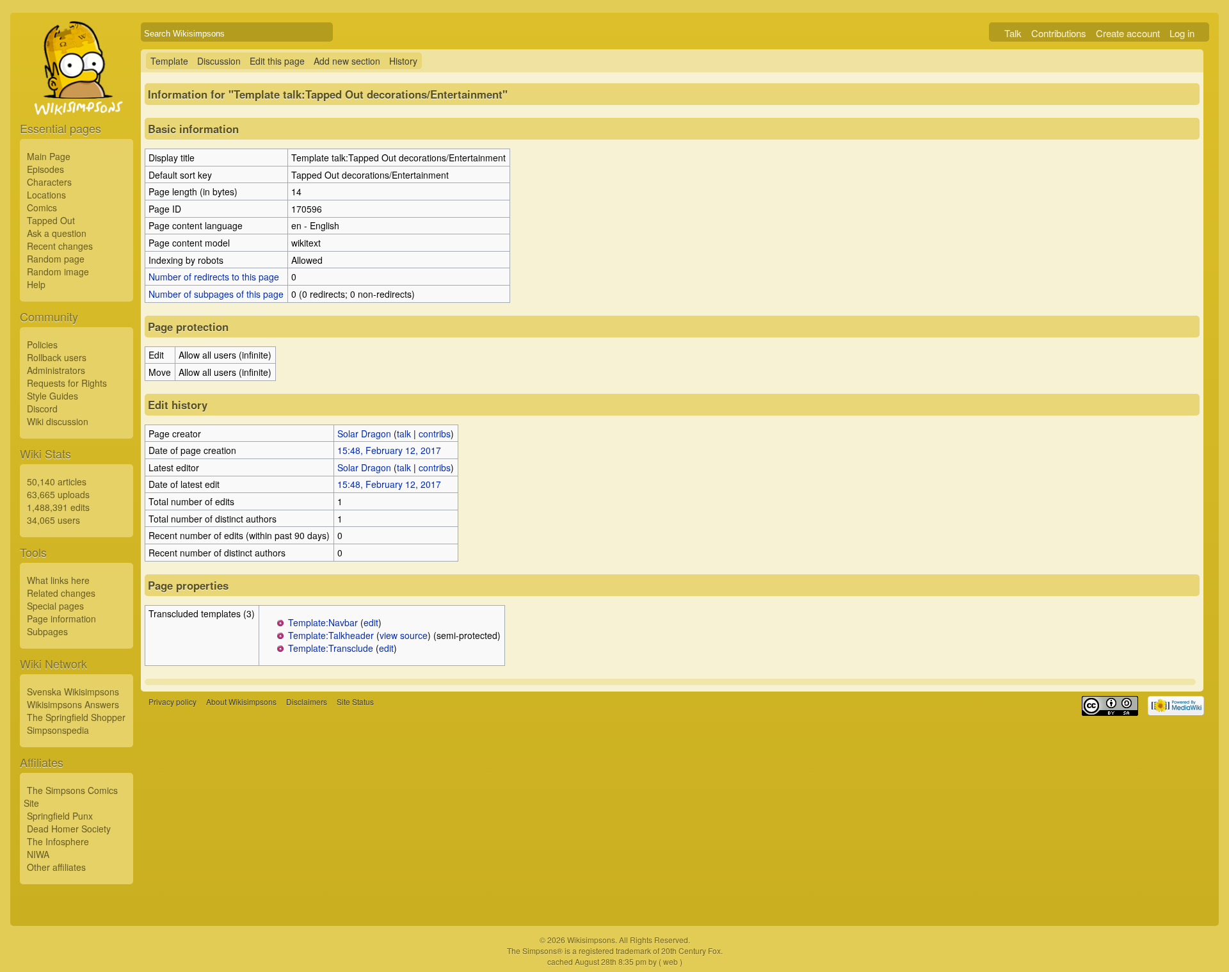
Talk (1013, 33)
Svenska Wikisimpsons (73, 691)
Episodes (45, 169)
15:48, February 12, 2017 (389, 450)
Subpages (47, 631)
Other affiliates (56, 867)
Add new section (347, 60)
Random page (55, 258)
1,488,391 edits (58, 507)
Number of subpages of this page (216, 294)
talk (404, 433)
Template (169, 60)
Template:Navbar (323, 622)
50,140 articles (56, 481)
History (403, 60)
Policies (42, 344)
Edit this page (277, 60)
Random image (58, 271)
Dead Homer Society (69, 828)
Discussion (219, 60)
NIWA (38, 854)
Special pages (55, 605)
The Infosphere (58, 841)
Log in (1181, 33)
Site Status (355, 701)
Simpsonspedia (58, 730)
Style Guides (52, 395)
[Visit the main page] (76, 97)
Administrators (56, 370)
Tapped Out (51, 220)
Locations (46, 194)
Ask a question (56, 233)
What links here (58, 580)
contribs (435, 433)
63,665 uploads (58, 494)
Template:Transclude (330, 648)
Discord (42, 408)
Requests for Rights (67, 383)
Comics (42, 207)
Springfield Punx (60, 815)
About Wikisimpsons (241, 701)
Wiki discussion (57, 421)
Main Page (48, 156)
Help (36, 284)
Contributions (1058, 33)
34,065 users (53, 520)
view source (404, 635)
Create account (1128, 33)
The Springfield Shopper (76, 717)
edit (371, 622)
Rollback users (56, 357)
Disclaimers (306, 701)
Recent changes (60, 245)
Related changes (61, 593)
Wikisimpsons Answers (73, 704)
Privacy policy (173, 701)
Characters (49, 181)
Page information (61, 618)
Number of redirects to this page (214, 276)
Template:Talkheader (331, 635)
